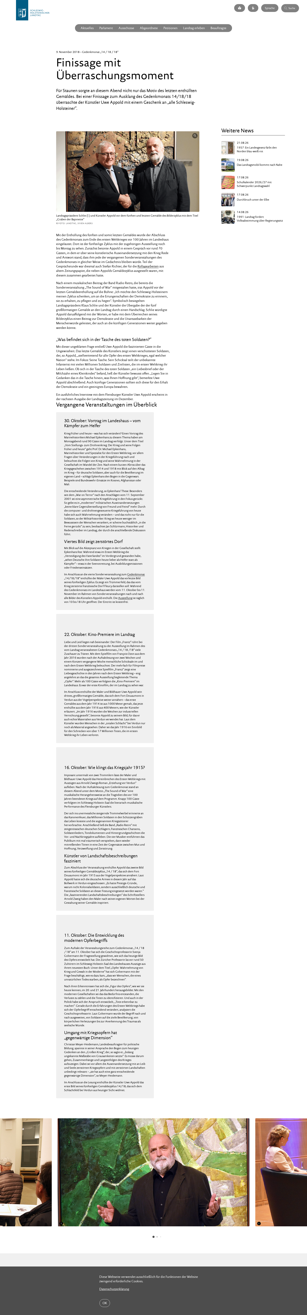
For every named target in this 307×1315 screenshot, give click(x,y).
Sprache (270, 8)
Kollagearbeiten (148, 266)
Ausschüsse (126, 28)
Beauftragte (218, 28)
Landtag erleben (194, 28)
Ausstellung (125, 598)
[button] (153, 1237)
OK (105, 1303)
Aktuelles (87, 28)
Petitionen (170, 28)
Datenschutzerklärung (114, 1289)
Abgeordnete (149, 28)
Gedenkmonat (136, 574)
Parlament (106, 28)
